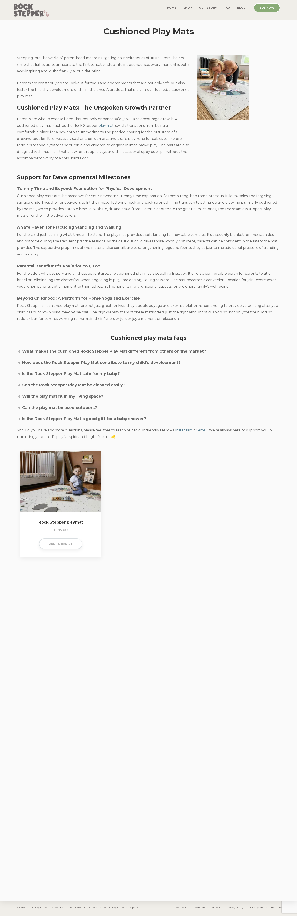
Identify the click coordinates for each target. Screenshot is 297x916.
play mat (106, 125)
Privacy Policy (235, 907)
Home (171, 7)
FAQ (227, 7)
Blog (241, 7)
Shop (187, 7)
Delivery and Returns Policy (266, 907)
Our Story (208, 7)
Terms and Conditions (206, 907)
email (202, 430)
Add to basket (60, 544)
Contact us (181, 907)
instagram (184, 430)
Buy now (267, 7)
